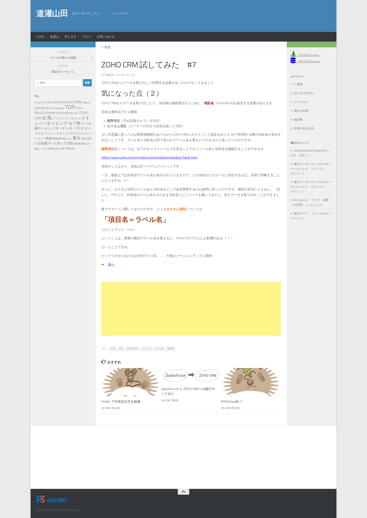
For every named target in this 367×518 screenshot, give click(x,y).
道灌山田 (52, 13)
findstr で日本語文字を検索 (120, 401)
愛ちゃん (67, 138)
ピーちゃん (301, 102)
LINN (77, 102)
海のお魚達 (301, 110)
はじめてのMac (303, 93)
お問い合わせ (106, 37)
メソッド (146, 348)
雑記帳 (298, 119)
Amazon (38, 102)
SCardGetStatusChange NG (310, 150)
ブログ (86, 37)
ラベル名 (159, 348)
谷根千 (63, 149)
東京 (77, 138)
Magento (86, 102)
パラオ (78, 128)
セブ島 (74, 123)
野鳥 (69, 148)
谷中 (57, 149)
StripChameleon (56, 108)
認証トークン (40, 149)
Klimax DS (66, 102)
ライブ (41, 138)
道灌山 (54, 37)
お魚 (47, 117)
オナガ (77, 118)
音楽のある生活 (304, 128)
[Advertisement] (300, 15)
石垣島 (42, 143)
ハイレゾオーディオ (56, 128)
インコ (69, 118)
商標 (49, 138)
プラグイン (50, 133)
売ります (70, 37)
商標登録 (57, 138)
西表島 (77, 143)
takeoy (109, 75)
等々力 (52, 143)
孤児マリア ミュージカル (311, 213)
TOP (70, 107)
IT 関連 (105, 47)
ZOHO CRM (132, 348)
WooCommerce (46, 113)
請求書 (51, 148)
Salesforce (41, 108)
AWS (44, 102)
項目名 (170, 348)
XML (121, 348)
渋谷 (83, 138)
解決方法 (85, 144)
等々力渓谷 (65, 143)
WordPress (66, 113)
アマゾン (58, 118)
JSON (113, 348)
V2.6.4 (79, 108)
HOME (40, 37)
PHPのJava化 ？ (232, 401)
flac (49, 102)
